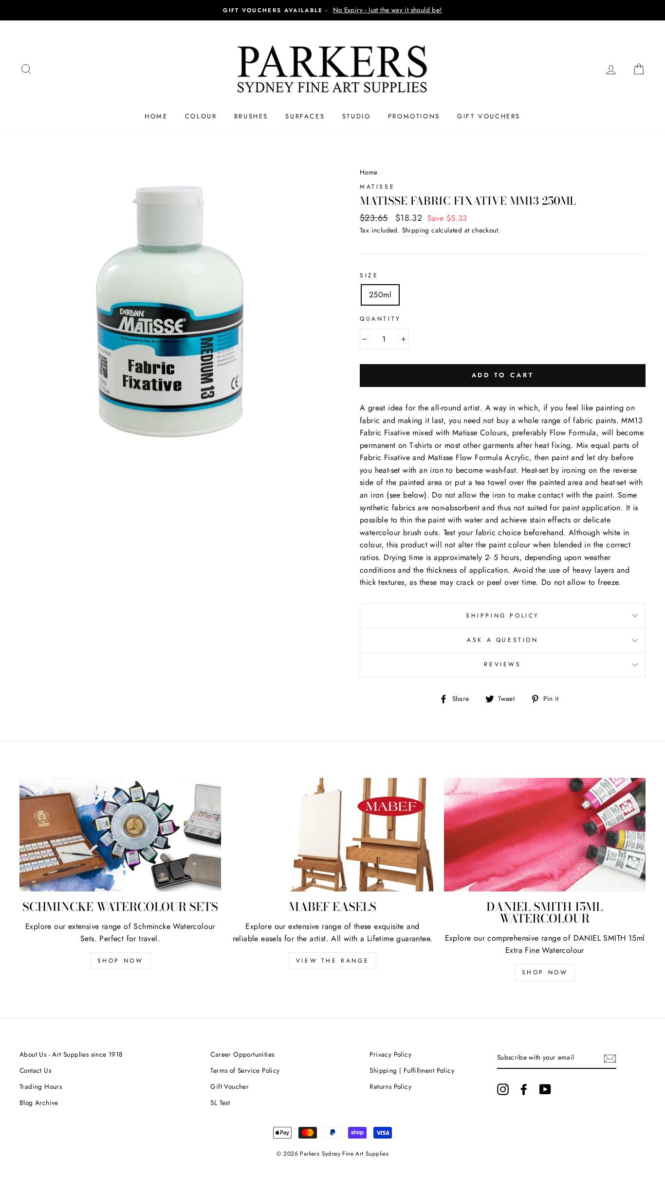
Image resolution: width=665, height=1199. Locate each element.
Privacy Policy (390, 1054)
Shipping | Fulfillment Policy (411, 1070)
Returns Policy (390, 1086)
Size (369, 275)
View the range (332, 960)
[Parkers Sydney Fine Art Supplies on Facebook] (524, 1089)
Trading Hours (40, 1086)
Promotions (414, 116)
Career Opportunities (242, 1054)
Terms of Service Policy (244, 1070)
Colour (201, 116)
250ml (380, 294)
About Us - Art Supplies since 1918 (71, 1054)
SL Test (220, 1102)
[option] (332, 10)
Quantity (380, 318)
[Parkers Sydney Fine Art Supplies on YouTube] (545, 1089)
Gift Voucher (229, 1086)
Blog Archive (38, 1102)
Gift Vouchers (488, 116)
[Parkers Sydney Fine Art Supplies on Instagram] (503, 1089)
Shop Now (120, 960)
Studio (356, 116)
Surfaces (305, 116)
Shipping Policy (502, 615)
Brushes (251, 116)
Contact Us (35, 1070)
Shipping (415, 230)
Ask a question (502, 640)
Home (156, 116)
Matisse (377, 186)
